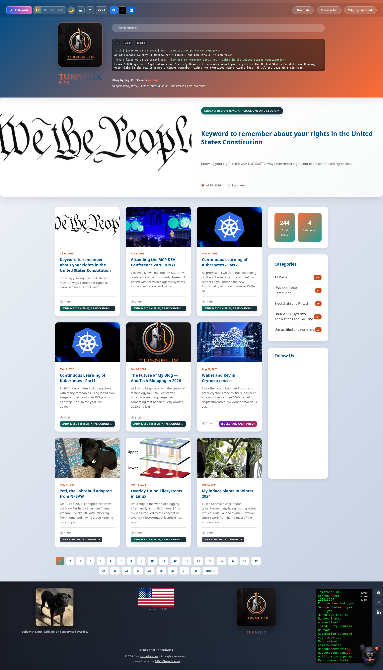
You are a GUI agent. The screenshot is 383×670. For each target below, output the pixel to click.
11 (163, 561)
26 (172, 570)
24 (149, 570)
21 (115, 570)
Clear (128, 43)
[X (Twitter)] (122, 10)
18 (244, 561)
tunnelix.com (149, 656)
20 (103, 570)
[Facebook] (114, 10)
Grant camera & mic (364, 596)
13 (186, 561)
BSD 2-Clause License (167, 661)
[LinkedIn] (131, 10)
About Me (303, 10)
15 (209, 561)
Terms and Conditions (155, 650)
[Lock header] (81, 10)
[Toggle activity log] (90, 10)
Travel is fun (329, 10)
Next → (210, 570)
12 (175, 561)
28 (195, 570)
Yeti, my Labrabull (360, 10)
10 (152, 561)
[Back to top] (375, 644)
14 (198, 561)
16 (221, 561)
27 (184, 570)
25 (161, 570)
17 (233, 561)
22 (126, 570)
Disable (141, 43)
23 (138, 570)
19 (256, 561)
